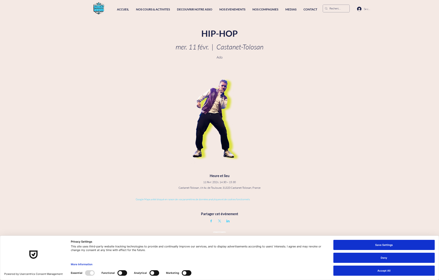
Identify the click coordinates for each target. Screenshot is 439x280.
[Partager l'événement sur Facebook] (211, 221)
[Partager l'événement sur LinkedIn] (228, 221)
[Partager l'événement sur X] (219, 221)
